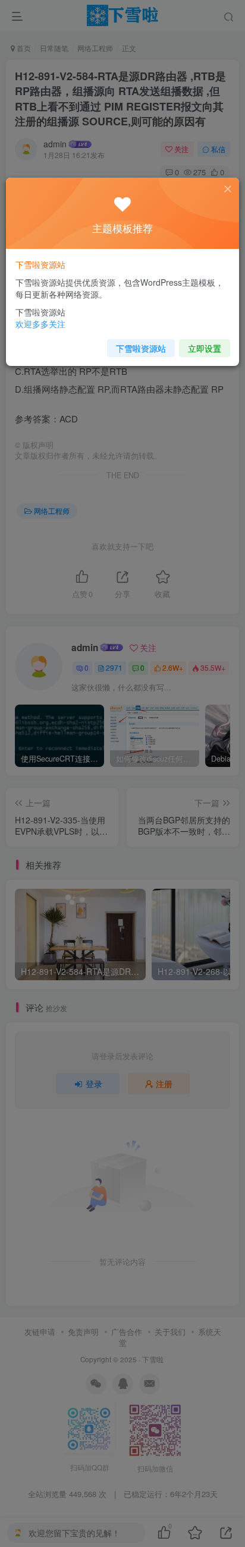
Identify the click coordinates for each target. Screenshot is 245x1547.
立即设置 (204, 348)
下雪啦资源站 (141, 348)
